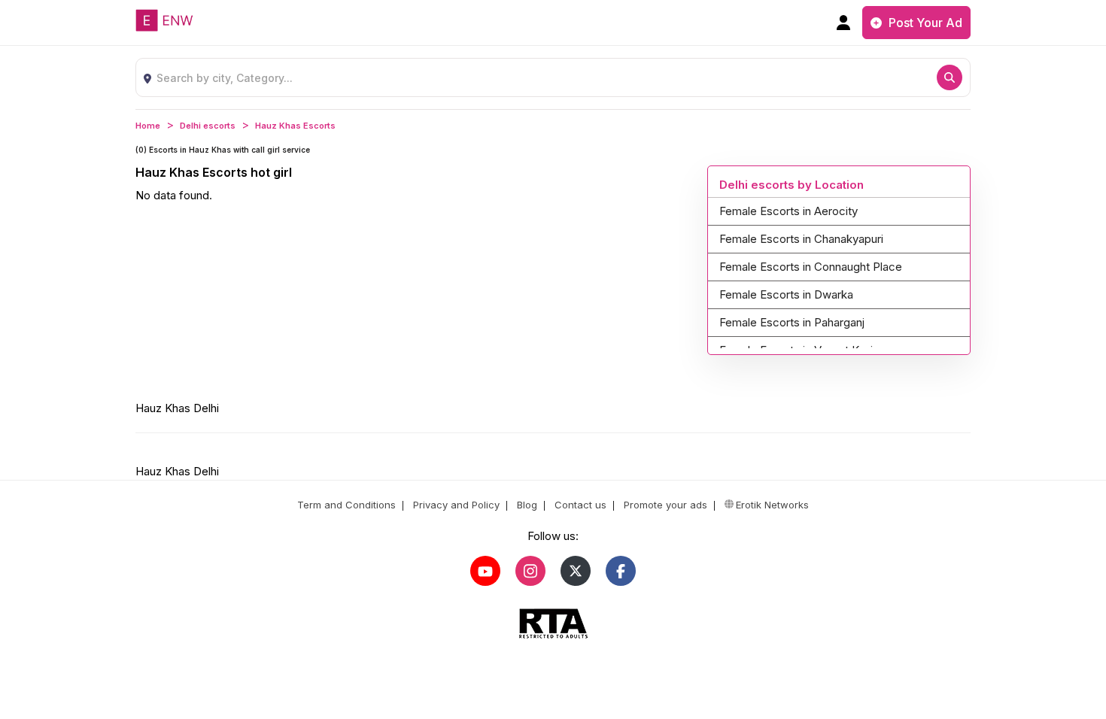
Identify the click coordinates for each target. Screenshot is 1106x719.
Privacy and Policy (455, 505)
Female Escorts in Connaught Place (810, 266)
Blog (525, 505)
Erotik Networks (772, 505)
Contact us (578, 505)
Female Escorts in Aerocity (788, 211)
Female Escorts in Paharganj (791, 322)
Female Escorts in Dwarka (786, 294)
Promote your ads (664, 505)
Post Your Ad (924, 22)
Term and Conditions (346, 505)
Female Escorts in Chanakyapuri (801, 239)
